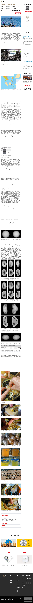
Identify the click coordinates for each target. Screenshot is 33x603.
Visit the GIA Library (27, 85)
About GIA (11, 582)
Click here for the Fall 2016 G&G (27, 11)
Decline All (28, 601)
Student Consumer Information (23, 576)
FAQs (18, 580)
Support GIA (23, 584)
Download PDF (18, 13)
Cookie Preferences (28, 576)
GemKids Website (18, 583)
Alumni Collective (18, 585)
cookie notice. (7, 598)
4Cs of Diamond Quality (18, 591)
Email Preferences (28, 575)
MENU (31, 1)
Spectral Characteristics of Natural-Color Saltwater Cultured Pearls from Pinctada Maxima (27, 50)
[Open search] (28, 1)
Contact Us (23, 585)
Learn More (8, 552)
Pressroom (18, 581)
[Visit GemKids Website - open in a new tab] (29, 586)
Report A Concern (23, 582)
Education (11, 577)
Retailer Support (18, 577)
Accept (28, 599)
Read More (27, 23)
